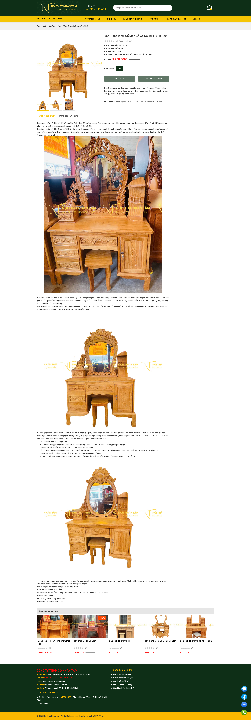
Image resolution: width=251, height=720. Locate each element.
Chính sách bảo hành (122, 674)
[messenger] (244, 689)
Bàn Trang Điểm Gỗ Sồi (119, 641)
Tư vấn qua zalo (154, 79)
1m (119, 69)
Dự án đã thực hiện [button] (177, 19)
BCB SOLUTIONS (96, 716)
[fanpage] (244, 696)
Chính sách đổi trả (121, 681)
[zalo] (244, 704)
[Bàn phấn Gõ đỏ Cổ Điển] (90, 626)
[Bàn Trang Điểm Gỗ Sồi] (125, 626)
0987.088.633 (97, 9)
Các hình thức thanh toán (124, 688)
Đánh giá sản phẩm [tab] (68, 116)
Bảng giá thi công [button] (132, 19)
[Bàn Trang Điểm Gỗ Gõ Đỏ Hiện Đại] (196, 626)
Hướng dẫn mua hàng (122, 684)
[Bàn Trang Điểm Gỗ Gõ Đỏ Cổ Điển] (161, 626)
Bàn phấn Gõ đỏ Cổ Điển (85, 641)
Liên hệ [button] (196, 19)
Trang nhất (93, 19)
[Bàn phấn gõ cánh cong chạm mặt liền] (54, 626)
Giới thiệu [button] (111, 19)
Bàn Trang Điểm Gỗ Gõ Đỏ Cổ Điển (160, 641)
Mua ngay (119, 79)
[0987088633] (244, 712)
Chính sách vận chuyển (123, 678)
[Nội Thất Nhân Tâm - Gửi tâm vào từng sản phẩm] (59, 8)
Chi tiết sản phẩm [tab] (47, 116)
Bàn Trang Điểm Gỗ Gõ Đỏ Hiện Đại (196, 641)
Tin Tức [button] (154, 19)
